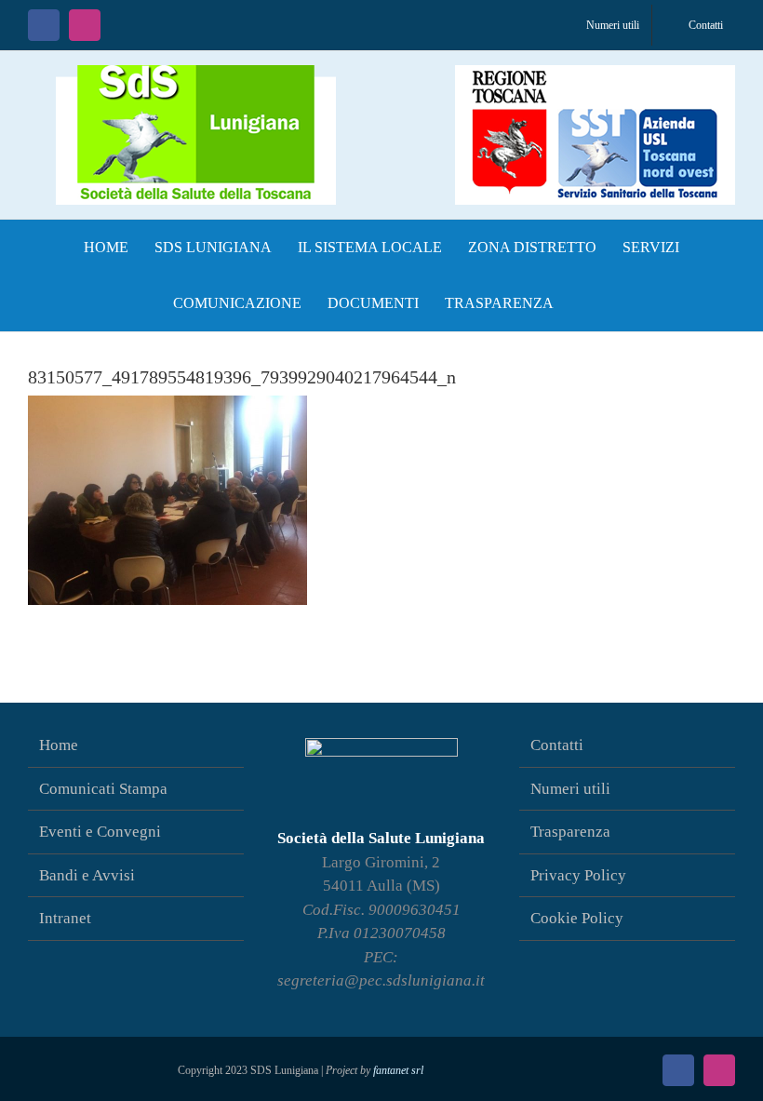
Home (58, 745)
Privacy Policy (578, 875)
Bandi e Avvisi (87, 875)
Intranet (65, 918)
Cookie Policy (576, 918)
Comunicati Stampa (103, 789)
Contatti (556, 745)
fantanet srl (398, 1070)
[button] (585, 303)
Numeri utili (570, 789)
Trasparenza (570, 831)
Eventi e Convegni (100, 831)
